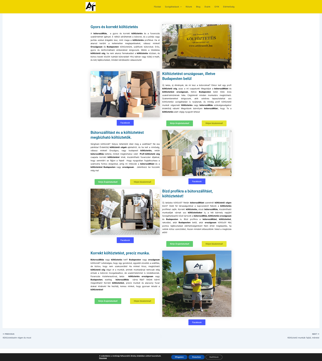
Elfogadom (179, 357)
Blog (198, 6)
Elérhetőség (228, 6)
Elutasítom (196, 357)
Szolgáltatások (172, 6)
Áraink (207, 6)
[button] (180, 7)
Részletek (103, 358)
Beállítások (214, 357)
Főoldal (157, 6)
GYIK (216, 6)
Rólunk (189, 6)
